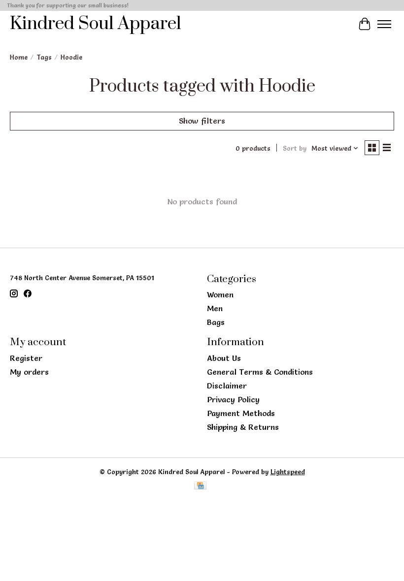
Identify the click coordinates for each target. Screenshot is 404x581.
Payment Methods (241, 413)
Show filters (202, 121)
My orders (29, 372)
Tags (44, 57)
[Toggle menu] (384, 24)
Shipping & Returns (243, 427)
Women (220, 294)
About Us (224, 358)
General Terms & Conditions (260, 372)
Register (26, 358)
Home (19, 57)
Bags (216, 322)
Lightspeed (287, 472)
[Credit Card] (200, 486)
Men (215, 308)
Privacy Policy (233, 399)
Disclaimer (227, 385)
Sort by (294, 148)
